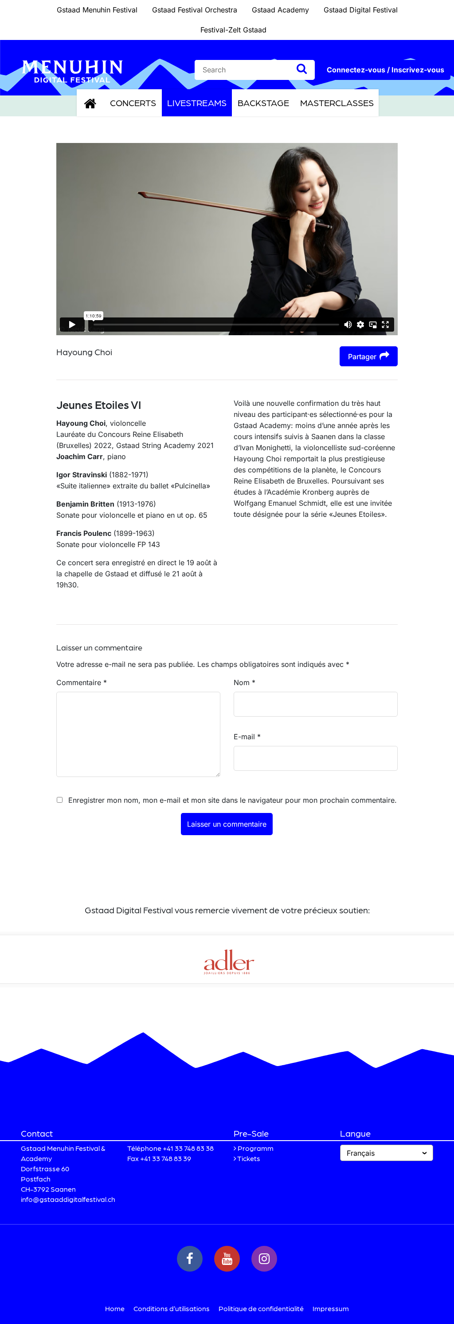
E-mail (247, 736)
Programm (256, 1148)
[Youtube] (227, 1259)
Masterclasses (337, 102)
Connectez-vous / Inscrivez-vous (385, 69)
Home (115, 1308)
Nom (244, 682)
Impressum (331, 1308)
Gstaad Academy (280, 9)
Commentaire (81, 682)
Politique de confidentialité (261, 1308)
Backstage (263, 102)
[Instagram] (264, 1259)
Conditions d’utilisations (171, 1308)
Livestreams (197, 102)
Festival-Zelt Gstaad (233, 29)
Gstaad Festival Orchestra (194, 9)
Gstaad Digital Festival (361, 9)
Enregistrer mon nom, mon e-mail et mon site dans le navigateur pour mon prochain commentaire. (232, 800)
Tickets (248, 1158)
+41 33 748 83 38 (188, 1148)
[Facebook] (190, 1259)
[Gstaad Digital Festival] (72, 70)
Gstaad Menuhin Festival (97, 9)
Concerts (133, 102)
